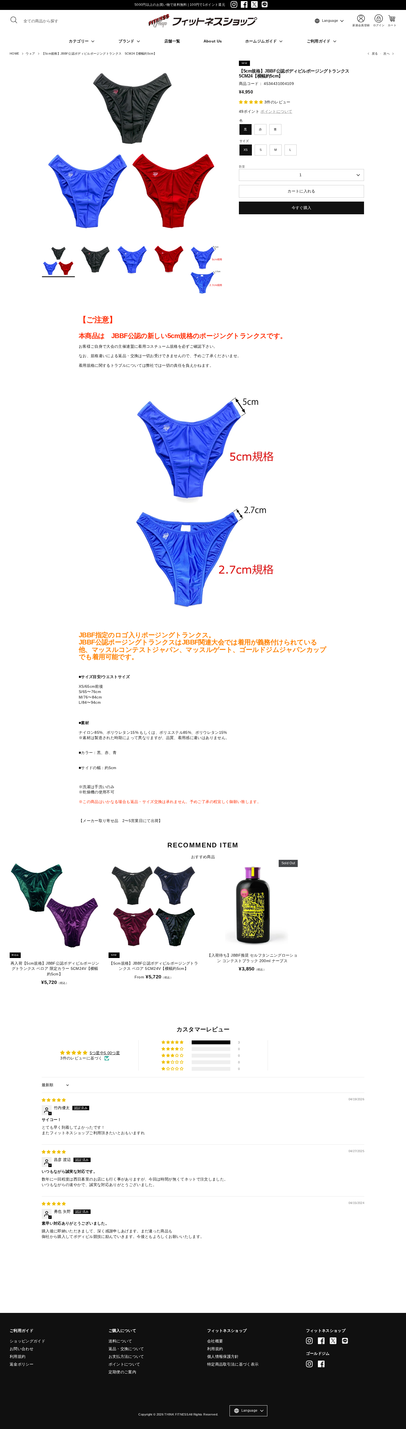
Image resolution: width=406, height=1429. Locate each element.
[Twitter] (254, 4)
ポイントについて (124, 1364)
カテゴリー (79, 41)
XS (246, 149)
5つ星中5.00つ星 (105, 1053)
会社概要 (215, 1341)
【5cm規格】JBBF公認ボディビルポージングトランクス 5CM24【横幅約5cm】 (99, 53)
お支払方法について (126, 1356)
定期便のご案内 (122, 1372)
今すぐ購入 (302, 207)
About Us (213, 41)
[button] (251, 102)
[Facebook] (244, 4)
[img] (54, 1100)
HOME (14, 53)
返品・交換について (126, 1349)
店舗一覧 (172, 41)
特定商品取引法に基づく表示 (233, 1364)
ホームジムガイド (261, 41)
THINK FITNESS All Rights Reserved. (191, 1414)
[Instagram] (234, 4)
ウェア (30, 53)
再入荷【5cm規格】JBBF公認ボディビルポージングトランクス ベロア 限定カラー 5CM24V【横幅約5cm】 (54, 968)
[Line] (264, 4)
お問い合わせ (21, 1349)
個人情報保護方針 (223, 1356)
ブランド (127, 41)
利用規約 (17, 1356)
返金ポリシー (21, 1364)
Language (326, 21)
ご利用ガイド (319, 41)
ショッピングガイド (27, 1341)
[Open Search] (14, 20)
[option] (132, 152)
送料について (120, 1341)
